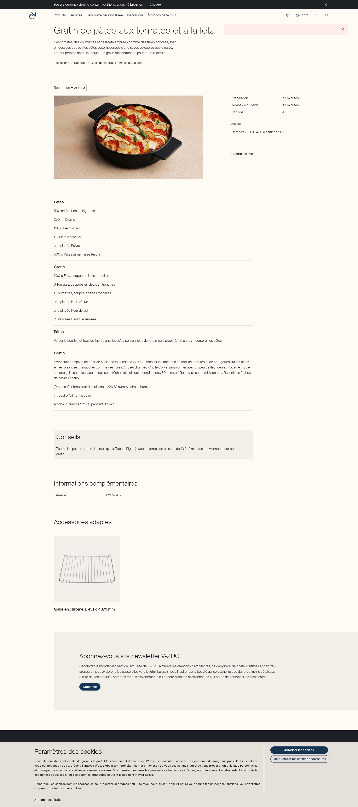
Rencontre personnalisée (104, 15)
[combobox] (280, 132)
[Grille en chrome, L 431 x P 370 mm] (87, 569)
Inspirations (135, 15)
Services (76, 15)
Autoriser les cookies (299, 750)
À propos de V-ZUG (162, 15)
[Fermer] (325, 4)
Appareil (236, 124)
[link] (287, 16)
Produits (60, 15)
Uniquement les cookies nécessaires (300, 759)
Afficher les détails (47, 800)
